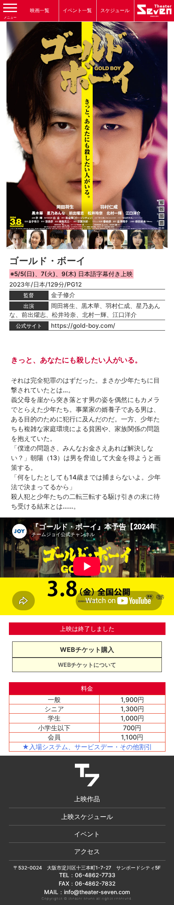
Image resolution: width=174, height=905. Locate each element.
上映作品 (87, 799)
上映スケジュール (87, 817)
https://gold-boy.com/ (83, 325)
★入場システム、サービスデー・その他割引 (87, 747)
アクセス (87, 851)
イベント (87, 834)
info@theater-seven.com (97, 891)
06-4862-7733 (95, 874)
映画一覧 (39, 10)
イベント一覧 (77, 10)
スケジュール (114, 10)
